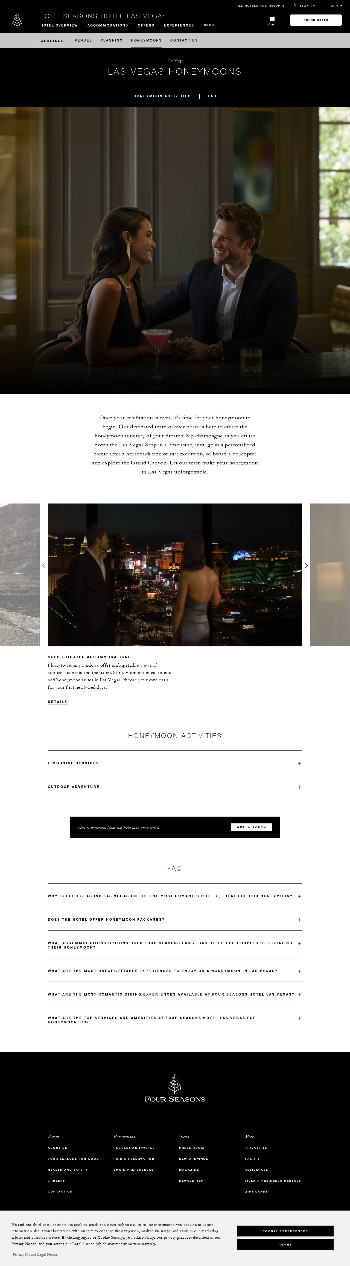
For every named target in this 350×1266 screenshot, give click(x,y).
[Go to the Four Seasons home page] (17, 20)
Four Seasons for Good (73, 1159)
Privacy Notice (24, 1254)
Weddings (52, 41)
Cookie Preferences (285, 1231)
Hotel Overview (59, 25)
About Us (57, 1148)
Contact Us (184, 40)
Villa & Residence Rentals (273, 1180)
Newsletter (191, 1180)
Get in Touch (251, 827)
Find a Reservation (133, 1159)
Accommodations (108, 25)
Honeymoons (146, 40)
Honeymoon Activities (162, 96)
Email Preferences (133, 1169)
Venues (83, 40)
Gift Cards (256, 1191)
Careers (56, 1180)
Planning (112, 40)
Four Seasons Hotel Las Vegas (103, 16)
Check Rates (316, 20)
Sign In (307, 5)
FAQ (212, 96)
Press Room (191, 1148)
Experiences (179, 25)
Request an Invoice (134, 1148)
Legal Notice (47, 1254)
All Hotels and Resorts (261, 5)
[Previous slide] (44, 566)
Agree (285, 1244)
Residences (256, 1169)
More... (212, 25)
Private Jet (257, 1148)
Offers (146, 25)
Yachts (252, 1159)
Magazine (189, 1169)
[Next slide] (306, 566)
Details (58, 701)
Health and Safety (68, 1169)
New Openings (193, 1159)
